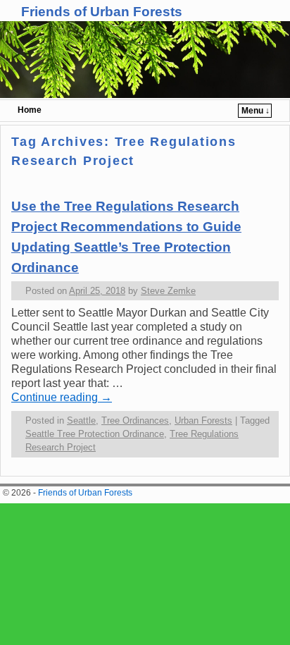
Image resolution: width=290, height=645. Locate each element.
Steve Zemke (168, 290)
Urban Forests (203, 420)
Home (30, 110)
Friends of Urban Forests (101, 11)
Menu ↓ (255, 111)
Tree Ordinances (135, 420)
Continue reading (61, 397)
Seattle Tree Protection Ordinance (94, 434)
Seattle (81, 420)
